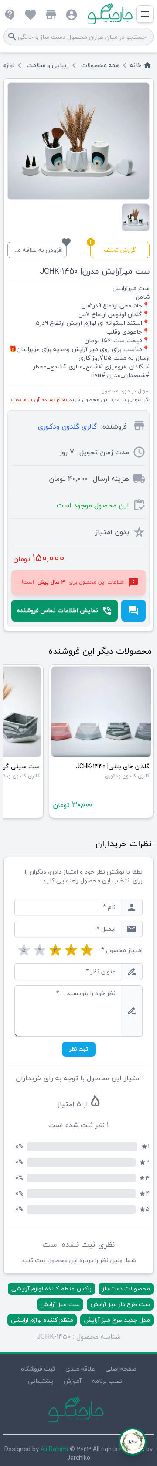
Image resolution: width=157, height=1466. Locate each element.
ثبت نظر (78, 1049)
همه (100, 65)
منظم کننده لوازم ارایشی (42, 1319)
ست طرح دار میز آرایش (120, 1304)
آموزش (73, 1380)
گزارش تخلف (113, 248)
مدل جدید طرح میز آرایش (117, 1319)
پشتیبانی (40, 1380)
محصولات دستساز (126, 1288)
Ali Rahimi (54, 1449)
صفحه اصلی (121, 1368)
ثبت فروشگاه (38, 1368)
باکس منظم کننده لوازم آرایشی (51, 1288)
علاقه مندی (80, 1368)
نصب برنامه (107, 1380)
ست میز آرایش (60, 1304)
